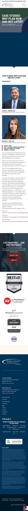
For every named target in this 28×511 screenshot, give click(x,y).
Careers (4, 410)
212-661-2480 (10, 393)
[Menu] (25, 5)
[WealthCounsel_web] (14, 313)
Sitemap (22, 500)
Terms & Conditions (14, 500)
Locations (4, 412)
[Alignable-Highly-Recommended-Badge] (14, 339)
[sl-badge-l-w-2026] (14, 326)
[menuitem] (22, 5)
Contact (4, 414)
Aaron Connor (12, 147)
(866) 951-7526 (22, 1)
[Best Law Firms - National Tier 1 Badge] (14, 283)
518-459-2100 (10, 383)
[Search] (22, 5)
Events (4, 408)
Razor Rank (23, 505)
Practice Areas (6, 397)
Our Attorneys (6, 401)
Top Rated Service (16, 441)
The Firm (4, 399)
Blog (3, 406)
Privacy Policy (5, 500)
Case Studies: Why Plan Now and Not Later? (12, 18)
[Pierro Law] (11, 5)
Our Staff (4, 404)
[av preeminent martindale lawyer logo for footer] (14, 301)
